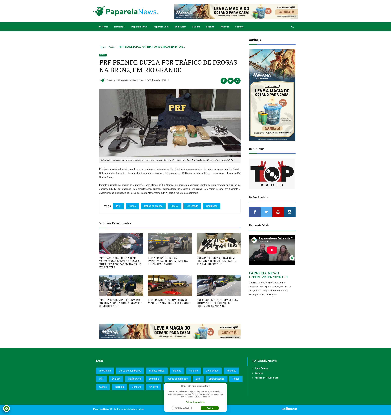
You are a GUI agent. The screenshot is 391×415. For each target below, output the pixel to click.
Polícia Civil (134, 378)
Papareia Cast (160, 26)
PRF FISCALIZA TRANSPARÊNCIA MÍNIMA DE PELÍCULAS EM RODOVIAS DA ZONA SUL (217, 303)
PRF (118, 206)
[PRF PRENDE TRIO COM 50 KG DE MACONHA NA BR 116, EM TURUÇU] (170, 285)
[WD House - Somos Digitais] (289, 409)
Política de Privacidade (266, 378)
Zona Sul (136, 386)
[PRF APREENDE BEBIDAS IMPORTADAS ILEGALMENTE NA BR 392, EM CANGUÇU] (170, 243)
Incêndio (119, 386)
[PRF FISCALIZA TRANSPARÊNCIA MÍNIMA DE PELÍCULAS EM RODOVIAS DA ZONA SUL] (219, 285)
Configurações (181, 408)
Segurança (211, 206)
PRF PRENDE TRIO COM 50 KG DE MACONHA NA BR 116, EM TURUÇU (169, 301)
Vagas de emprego (177, 378)
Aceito (210, 408)
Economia (154, 378)
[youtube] (278, 212)
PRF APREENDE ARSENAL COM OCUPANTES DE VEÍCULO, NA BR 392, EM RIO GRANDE (216, 261)
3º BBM (116, 378)
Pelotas (193, 370)
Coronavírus (212, 370)
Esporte (210, 26)
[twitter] (266, 212)
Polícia (111, 47)
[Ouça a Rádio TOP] (272, 174)
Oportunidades (216, 378)
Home (104, 26)
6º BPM (153, 386)
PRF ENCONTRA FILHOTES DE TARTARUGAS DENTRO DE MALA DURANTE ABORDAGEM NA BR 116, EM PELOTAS (120, 262)
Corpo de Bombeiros (130, 370)
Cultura (196, 26)
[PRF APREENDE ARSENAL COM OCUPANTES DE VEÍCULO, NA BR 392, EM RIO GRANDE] (219, 243)
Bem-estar (180, 26)
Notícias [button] (119, 26)
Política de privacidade (195, 402)
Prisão (132, 206)
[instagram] (290, 212)
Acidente (231, 370)
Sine (198, 378)
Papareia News (139, 26)
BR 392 (174, 206)
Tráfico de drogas (153, 206)
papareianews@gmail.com (131, 80)
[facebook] (255, 212)
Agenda (225, 26)
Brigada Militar (157, 370)
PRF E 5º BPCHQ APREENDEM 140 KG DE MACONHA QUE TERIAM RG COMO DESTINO (120, 303)
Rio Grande (192, 206)
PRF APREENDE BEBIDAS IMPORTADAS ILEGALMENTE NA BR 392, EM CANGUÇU (168, 261)
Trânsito (177, 370)
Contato (239, 26)
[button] (292, 26)
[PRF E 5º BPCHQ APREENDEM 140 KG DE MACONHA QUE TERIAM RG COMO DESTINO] (121, 285)
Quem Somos (261, 368)
